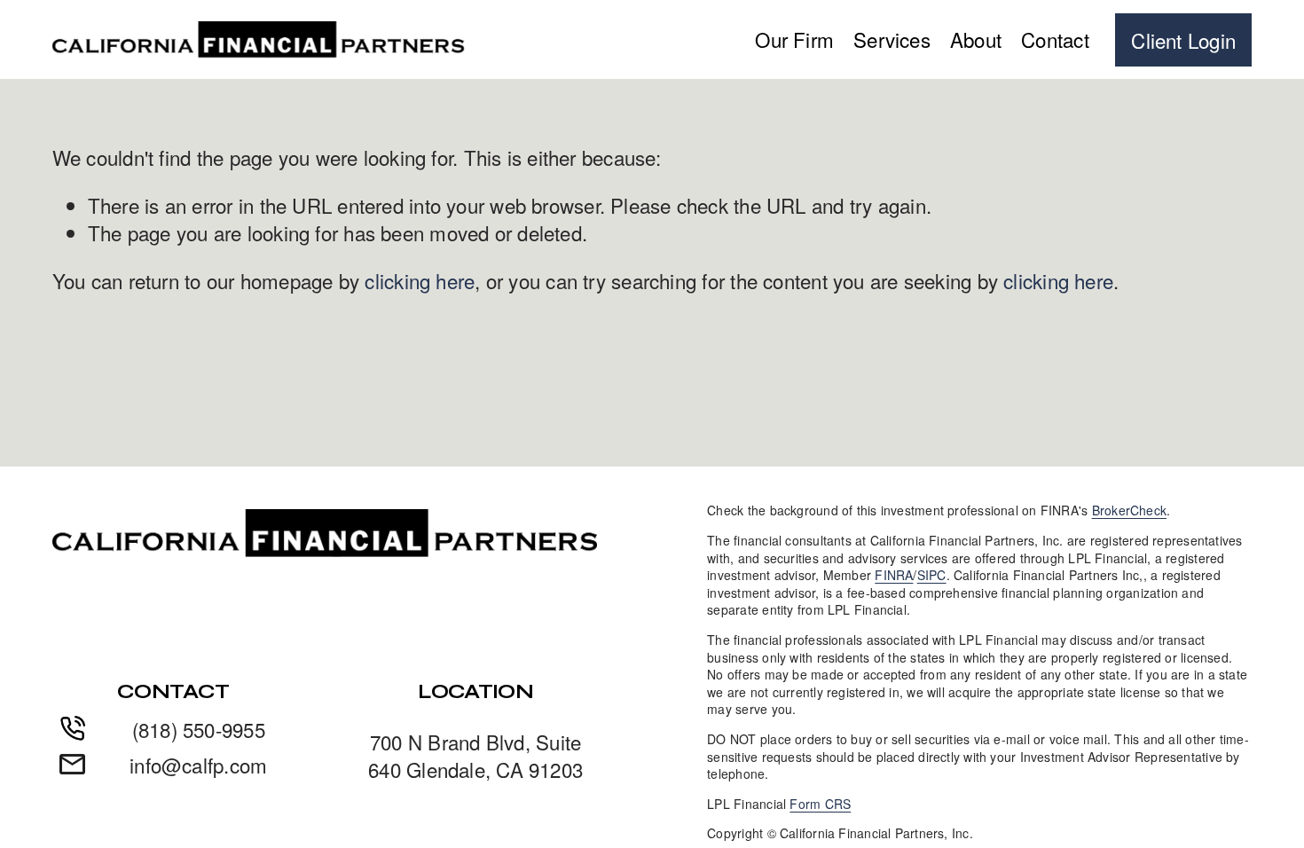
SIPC (932, 575)
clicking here (420, 280)
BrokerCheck (1129, 510)
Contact (1055, 39)
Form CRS (820, 804)
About (976, 39)
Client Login (1183, 40)
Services (892, 39)
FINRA (894, 575)
